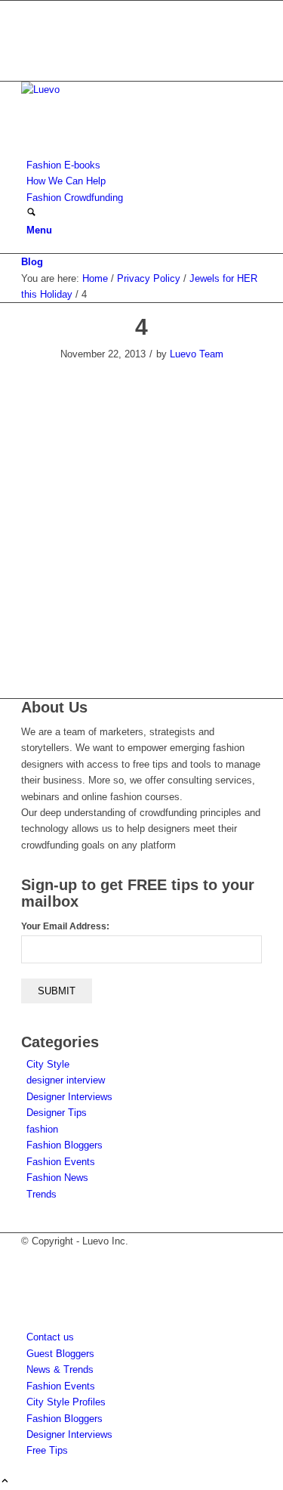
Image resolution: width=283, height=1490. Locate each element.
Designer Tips (56, 1112)
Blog (32, 261)
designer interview (65, 1080)
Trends (41, 1194)
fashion (42, 1129)
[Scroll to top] (5, 1482)
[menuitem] (144, 165)
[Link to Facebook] (30, 24)
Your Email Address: (65, 926)
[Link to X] (30, 8)
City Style (47, 1064)
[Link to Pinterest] (30, 57)
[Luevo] (134, 89)
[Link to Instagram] (30, 41)
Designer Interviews (69, 1096)
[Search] (31, 213)
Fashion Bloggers (64, 1145)
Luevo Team (196, 354)
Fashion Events (60, 1161)
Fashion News (57, 1177)
